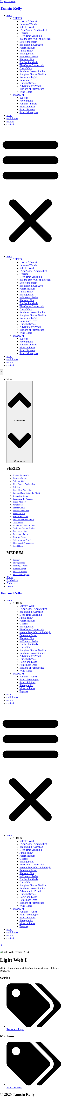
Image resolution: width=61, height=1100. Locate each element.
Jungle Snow (26, 50)
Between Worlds (28, 24)
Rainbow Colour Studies (32, 71)
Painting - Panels (28, 103)
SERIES (17, 18)
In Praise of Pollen (29, 56)
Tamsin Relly (11, 8)
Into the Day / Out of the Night (35, 38)
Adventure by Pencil (30, 86)
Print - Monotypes (29, 112)
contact (10, 124)
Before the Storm (28, 41)
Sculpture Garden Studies (33, 74)
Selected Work (27, 27)
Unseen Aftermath (29, 21)
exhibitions (12, 118)
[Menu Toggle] (1, 372)
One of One (26, 68)
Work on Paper (27, 106)
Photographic (26, 100)
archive (10, 121)
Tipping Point (27, 53)
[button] (30, 190)
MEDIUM (18, 94)
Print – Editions (20, 571)
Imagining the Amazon (31, 44)
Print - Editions (27, 109)
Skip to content (7, 1)
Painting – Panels (20, 565)
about (9, 115)
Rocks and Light (28, 77)
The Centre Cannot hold (32, 65)
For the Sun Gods (29, 62)
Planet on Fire (27, 59)
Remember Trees (28, 80)
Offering (24, 33)
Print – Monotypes (21, 574)
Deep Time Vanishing (31, 35)
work (9, 15)
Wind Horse (26, 91)
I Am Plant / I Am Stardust (33, 30)
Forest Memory (27, 47)
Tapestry (24, 97)
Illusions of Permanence (32, 88)
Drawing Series (27, 83)
